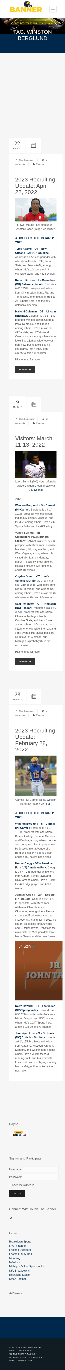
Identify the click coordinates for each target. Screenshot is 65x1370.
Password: (15, 1177)
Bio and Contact (17, 1357)
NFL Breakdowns (19, 1270)
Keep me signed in (23, 1185)
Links (11, 1361)
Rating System (25, 1361)
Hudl (47, 804)
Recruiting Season (20, 1274)
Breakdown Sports (20, 1241)
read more (25, 369)
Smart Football (17, 1279)
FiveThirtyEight (18, 1245)
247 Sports (35, 489)
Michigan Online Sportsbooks (26, 1266)
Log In (17, 1194)
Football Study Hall (20, 1254)
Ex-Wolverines (37, 1357)
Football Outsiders (20, 1249)
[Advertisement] (32, 87)
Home (11, 1351)
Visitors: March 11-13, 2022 (33, 441)
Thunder (40, 164)
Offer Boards (25, 1351)
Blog (20, 160)
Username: (15, 1169)
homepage (29, 160)
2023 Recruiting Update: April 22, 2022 (35, 185)
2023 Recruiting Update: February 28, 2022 (35, 740)
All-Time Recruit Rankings (23, 1354)
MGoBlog (14, 1258)
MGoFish (14, 1262)
